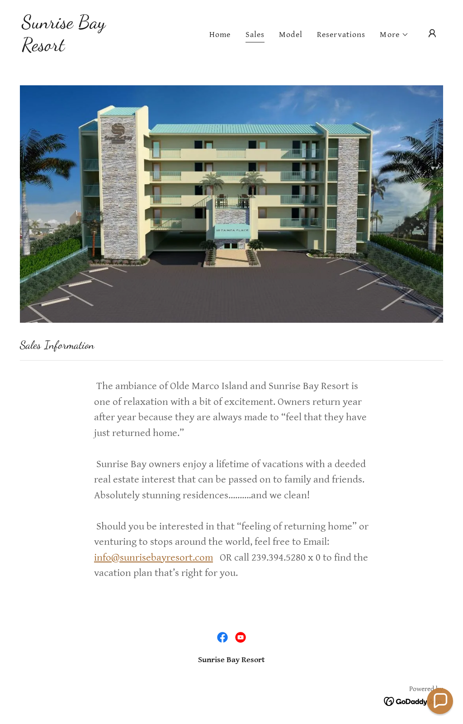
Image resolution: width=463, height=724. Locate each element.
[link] (80, 48)
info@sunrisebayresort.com (153, 558)
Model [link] (290, 34)
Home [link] (220, 34)
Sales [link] (255, 34)
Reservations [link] (341, 34)
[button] (394, 34)
